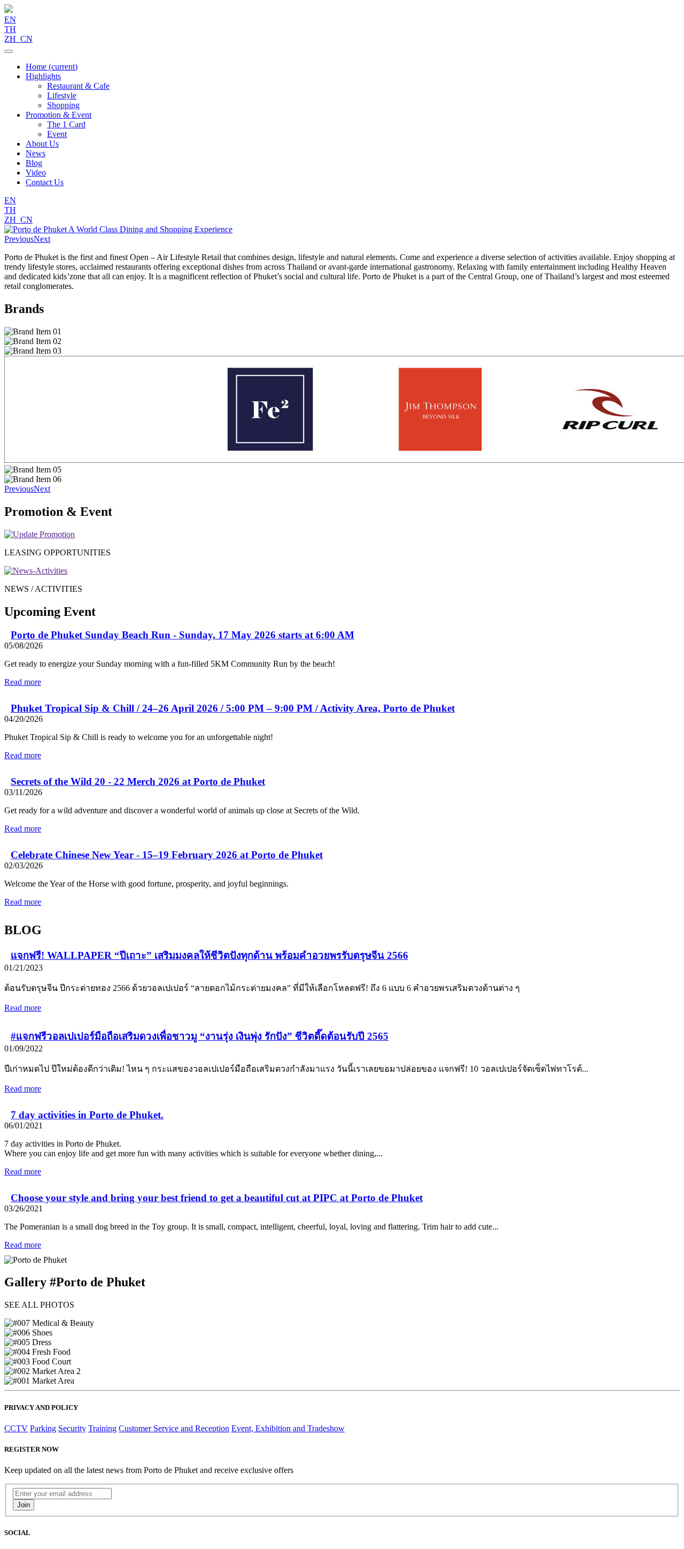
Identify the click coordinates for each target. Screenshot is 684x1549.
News (35, 153)
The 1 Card (66, 124)
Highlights (43, 76)
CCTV (16, 1428)
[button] (19, 238)
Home (51, 66)
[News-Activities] (35, 570)
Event (57, 134)
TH (10, 29)
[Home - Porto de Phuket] (8, 9)
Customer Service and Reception (174, 1428)
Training (102, 1428)
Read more (22, 681)
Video (36, 172)
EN (10, 19)
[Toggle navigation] (8, 51)
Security (72, 1428)
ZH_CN (18, 38)
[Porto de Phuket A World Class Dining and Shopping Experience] (118, 229)
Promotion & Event (58, 114)
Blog (34, 162)
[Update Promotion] (39, 534)
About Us (42, 143)
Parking (43, 1428)
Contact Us (45, 182)
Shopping (63, 105)
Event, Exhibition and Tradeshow (288, 1428)
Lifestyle (61, 95)
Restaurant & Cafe (78, 85)
